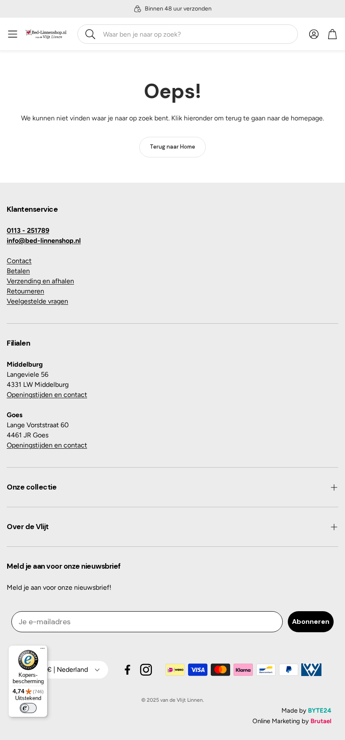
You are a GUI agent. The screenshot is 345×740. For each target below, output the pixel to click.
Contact (19, 261)
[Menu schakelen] (13, 34)
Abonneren (310, 621)
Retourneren (25, 291)
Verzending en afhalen (40, 281)
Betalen (18, 271)
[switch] (28, 708)
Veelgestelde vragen (37, 301)
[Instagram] (146, 670)
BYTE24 (320, 710)
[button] (187, 34)
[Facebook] (127, 670)
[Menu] (42, 650)
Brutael (321, 721)
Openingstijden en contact (47, 395)
